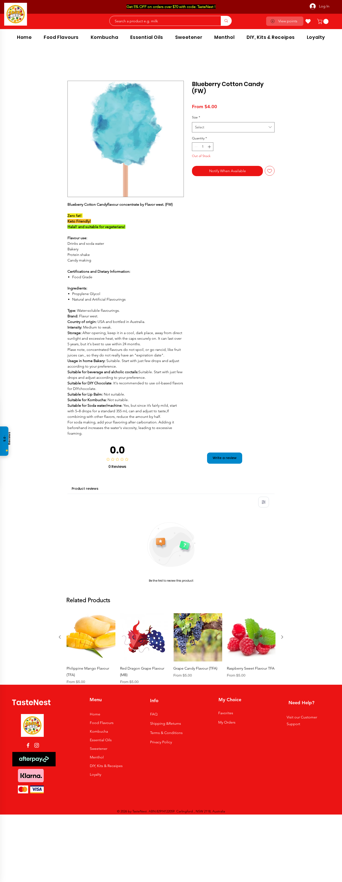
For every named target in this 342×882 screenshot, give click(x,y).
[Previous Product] (60, 491)
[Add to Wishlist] (270, 171)
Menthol (97, 612)
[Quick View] (91, 491)
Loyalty (95, 629)
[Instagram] (37, 600)
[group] (171, 503)
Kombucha (99, 586)
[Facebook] (28, 600)
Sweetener (98, 603)
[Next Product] (282, 491)
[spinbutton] (202, 147)
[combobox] (233, 127)
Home (72, 63)
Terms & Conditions (166, 587)
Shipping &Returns (165, 578)
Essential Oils (101, 594)
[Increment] (210, 147)
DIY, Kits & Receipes (106, 620)
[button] (323, 21)
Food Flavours (102, 577)
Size (196, 117)
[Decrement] (195, 147)
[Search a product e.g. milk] (226, 21)
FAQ (154, 569)
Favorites (225, 567)
